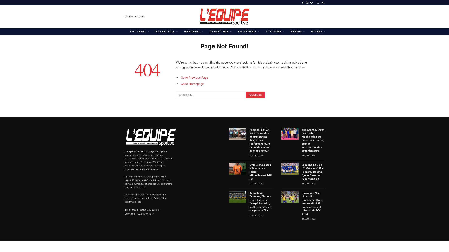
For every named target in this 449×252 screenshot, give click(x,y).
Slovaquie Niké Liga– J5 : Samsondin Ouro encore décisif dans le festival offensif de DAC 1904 (312, 203)
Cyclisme (273, 31)
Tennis (296, 31)
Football (138, 31)
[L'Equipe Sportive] (224, 17)
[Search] (322, 2)
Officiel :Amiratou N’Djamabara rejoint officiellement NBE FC (260, 171)
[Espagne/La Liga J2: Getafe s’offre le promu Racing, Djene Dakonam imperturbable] (290, 169)
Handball (192, 31)
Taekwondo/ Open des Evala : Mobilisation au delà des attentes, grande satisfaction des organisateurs (313, 140)
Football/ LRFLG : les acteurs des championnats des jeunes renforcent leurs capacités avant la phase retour (259, 140)
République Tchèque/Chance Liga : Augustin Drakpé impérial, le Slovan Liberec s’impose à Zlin (260, 201)
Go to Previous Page (194, 77)
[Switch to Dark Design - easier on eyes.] (318, 2)
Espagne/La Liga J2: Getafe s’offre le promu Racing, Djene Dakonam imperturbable (313, 171)
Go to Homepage (192, 84)
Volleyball (247, 31)
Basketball (165, 31)
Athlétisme (219, 31)
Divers (316, 31)
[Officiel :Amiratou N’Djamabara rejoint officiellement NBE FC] (237, 169)
